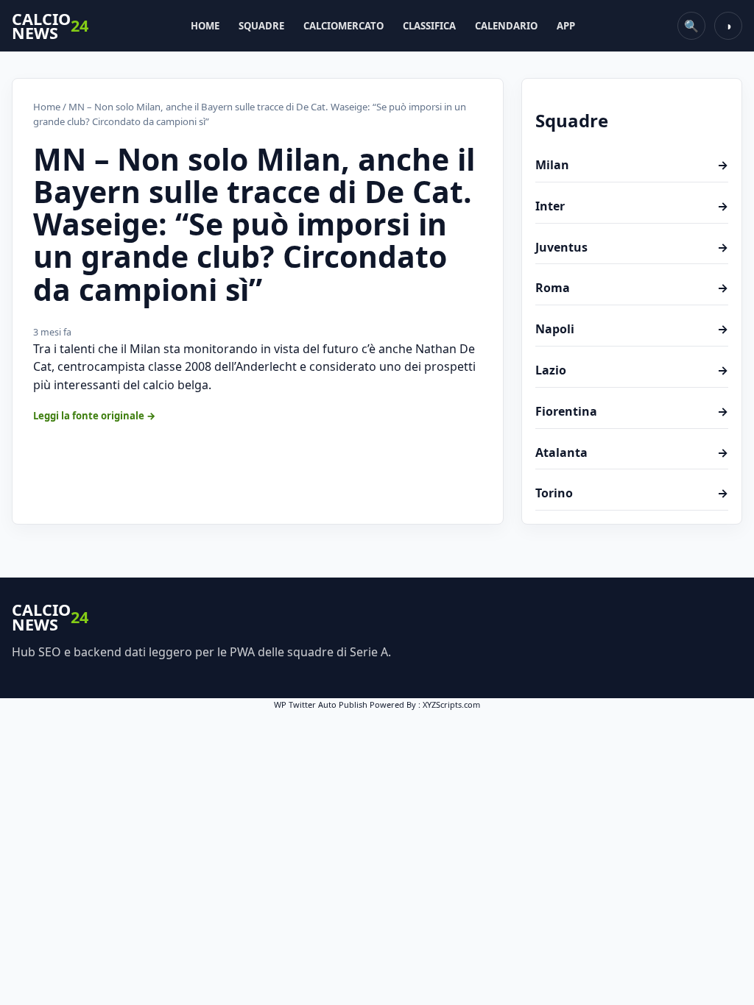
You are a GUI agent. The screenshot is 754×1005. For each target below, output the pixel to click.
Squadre (261, 25)
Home (205, 25)
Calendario (506, 25)
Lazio (631, 370)
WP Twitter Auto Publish (320, 704)
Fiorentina (631, 411)
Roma (631, 288)
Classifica (429, 25)
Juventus (631, 247)
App (566, 25)
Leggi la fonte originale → (94, 415)
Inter (631, 206)
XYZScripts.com (451, 704)
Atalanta (631, 452)
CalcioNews (50, 26)
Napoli (631, 329)
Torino (631, 493)
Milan (631, 165)
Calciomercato (343, 25)
